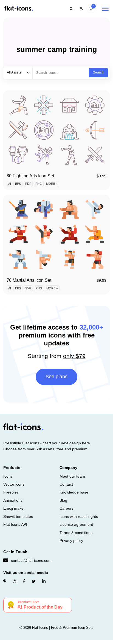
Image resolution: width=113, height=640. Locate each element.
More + (52, 183)
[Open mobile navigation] (105, 8)
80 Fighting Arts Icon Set (30, 176)
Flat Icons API (15, 524)
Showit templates (18, 516)
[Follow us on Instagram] (14, 581)
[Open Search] (71, 8)
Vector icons (13, 484)
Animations (12, 500)
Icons (8, 476)
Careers (67, 508)
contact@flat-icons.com (31, 560)
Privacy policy (71, 540)
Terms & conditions (76, 532)
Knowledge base (74, 492)
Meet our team (72, 476)
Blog (63, 500)
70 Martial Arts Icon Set (29, 280)
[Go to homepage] (18, 8)
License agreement (76, 524)
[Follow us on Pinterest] (4, 581)
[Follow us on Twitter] (34, 581)
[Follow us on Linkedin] (44, 581)
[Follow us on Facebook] (24, 581)
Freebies (11, 492)
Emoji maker (14, 508)
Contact (66, 484)
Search (98, 72)
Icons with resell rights (79, 516)
